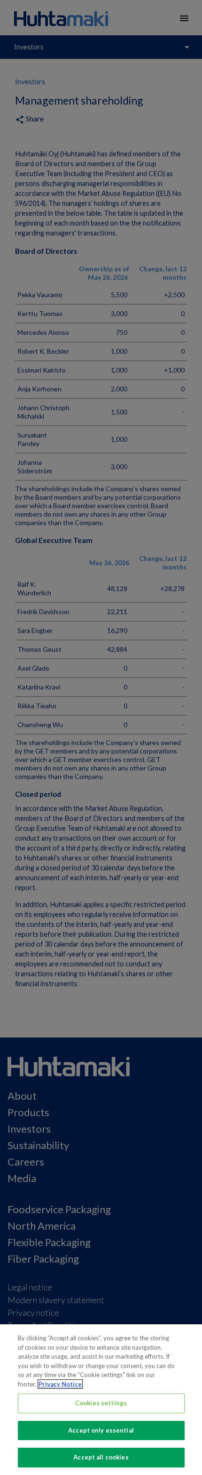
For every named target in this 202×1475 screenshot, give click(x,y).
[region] (101, 1399)
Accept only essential (101, 1430)
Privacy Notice (60, 1384)
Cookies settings (101, 1403)
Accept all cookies (100, 1457)
